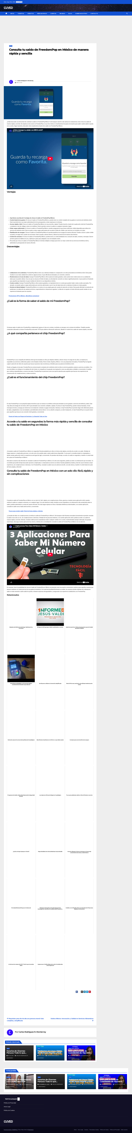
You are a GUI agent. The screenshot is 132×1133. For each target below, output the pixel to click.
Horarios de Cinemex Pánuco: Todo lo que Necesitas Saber (16, 1053)
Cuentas (53, 13)
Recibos (62, 13)
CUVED (8, 7)
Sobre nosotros (81, 13)
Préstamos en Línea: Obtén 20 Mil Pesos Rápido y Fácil (49, 1052)
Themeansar (30, 1129)
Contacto (94, 13)
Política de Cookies (9, 1110)
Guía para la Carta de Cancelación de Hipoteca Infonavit (79, 1053)
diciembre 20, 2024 (13, 1084)
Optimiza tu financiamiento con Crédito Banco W (18, 1080)
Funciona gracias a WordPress (11, 1129)
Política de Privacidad (10, 1103)
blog (8, 1048)
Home (75, 1129)
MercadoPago (42, 13)
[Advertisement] (66, 27)
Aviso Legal (7, 1106)
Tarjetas (21, 13)
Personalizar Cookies (94, 1129)
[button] (127, 13)
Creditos (30, 13)
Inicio (12, 13)
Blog (70, 13)
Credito (8, 1077)
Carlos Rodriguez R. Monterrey (25, 80)
